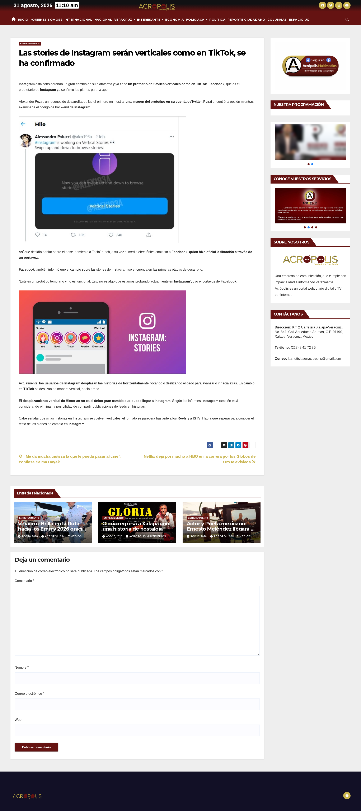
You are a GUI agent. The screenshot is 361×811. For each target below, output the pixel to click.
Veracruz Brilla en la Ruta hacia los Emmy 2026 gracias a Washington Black (53, 529)
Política (217, 20)
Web (18, 719)
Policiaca (195, 20)
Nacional (103, 20)
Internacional (78, 20)
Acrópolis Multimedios (63, 536)
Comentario (24, 581)
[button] (347, 19)
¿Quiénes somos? (47, 20)
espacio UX (299, 20)
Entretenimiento (30, 43)
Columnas (277, 20)
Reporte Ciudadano (246, 20)
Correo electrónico (29, 693)
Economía (174, 20)
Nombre (22, 667)
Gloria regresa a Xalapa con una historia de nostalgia (135, 526)
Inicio (23, 20)
